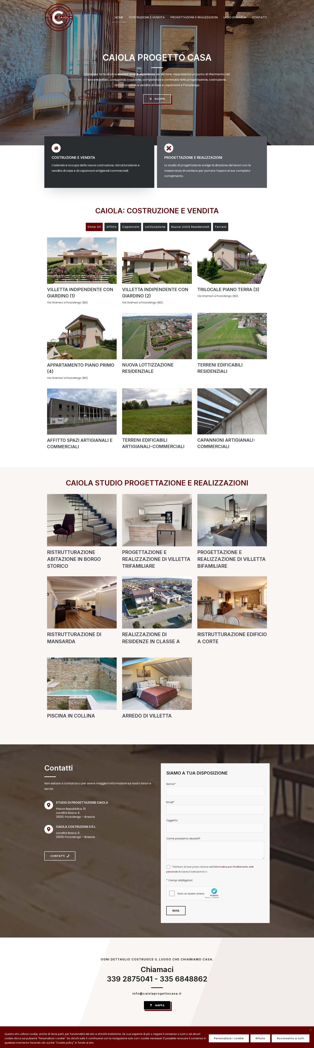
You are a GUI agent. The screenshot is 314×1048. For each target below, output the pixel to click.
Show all (94, 227)
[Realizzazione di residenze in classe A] (157, 606)
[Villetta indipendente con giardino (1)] (82, 261)
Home (119, 17)
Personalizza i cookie (229, 1038)
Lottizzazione (155, 227)
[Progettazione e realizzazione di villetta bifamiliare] (232, 523)
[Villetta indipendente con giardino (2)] (157, 261)
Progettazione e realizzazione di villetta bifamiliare (231, 559)
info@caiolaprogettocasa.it (157, 993)
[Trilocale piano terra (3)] (232, 261)
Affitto (111, 227)
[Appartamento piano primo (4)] (82, 336)
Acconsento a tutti (290, 1038)
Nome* (171, 784)
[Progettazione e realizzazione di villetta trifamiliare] (157, 523)
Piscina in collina (71, 716)
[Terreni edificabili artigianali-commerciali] (157, 411)
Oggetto (172, 820)
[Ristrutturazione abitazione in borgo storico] (82, 523)
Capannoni (130, 227)
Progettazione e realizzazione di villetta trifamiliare (156, 559)
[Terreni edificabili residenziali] (232, 336)
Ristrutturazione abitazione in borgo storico (74, 559)
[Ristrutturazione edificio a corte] (232, 606)
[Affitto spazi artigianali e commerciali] (82, 411)
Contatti (259, 17)
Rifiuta (260, 1038)
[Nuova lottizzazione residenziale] (157, 336)
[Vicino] (310, 1030)
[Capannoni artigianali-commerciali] (232, 411)
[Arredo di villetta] (157, 687)
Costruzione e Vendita (147, 17)
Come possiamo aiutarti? (183, 838)
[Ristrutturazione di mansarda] (82, 606)
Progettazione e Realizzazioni (194, 17)
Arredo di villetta (147, 716)
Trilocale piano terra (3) (228, 289)
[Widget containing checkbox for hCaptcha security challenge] (193, 893)
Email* (170, 802)
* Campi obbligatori (179, 880)
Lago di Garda (235, 17)
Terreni (220, 227)
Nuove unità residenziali (190, 227)
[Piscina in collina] (82, 687)
